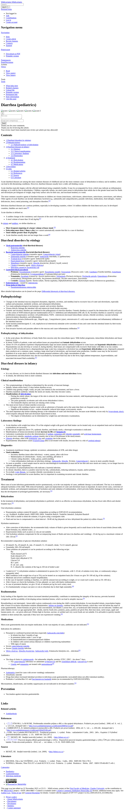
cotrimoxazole (28, 659)
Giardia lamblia (18, 648)
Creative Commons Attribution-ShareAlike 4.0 (74, 791)
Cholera (14, 265)
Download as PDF (13, 54)
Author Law (5, 793)
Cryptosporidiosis (37, 274)
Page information (12, 97)
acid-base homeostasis (92, 434)
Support (9, 45)
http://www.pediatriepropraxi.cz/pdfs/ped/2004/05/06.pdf (29, 730)
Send (4, 123)
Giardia (13, 664)
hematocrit (61, 432)
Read (8, 71)
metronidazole (46, 664)
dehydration (26, 394)
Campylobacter (82, 461)
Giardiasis (93, 272)
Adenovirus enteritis (18, 250)
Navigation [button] (5, 33)
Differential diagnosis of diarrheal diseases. (58, 291)
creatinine (49, 438)
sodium (50, 434)
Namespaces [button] (6, 60)
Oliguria (9, 438)
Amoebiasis (116, 272)
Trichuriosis (60, 276)
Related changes (12, 88)
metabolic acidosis (32, 436)
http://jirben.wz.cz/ (61, 737)
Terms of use (16, 793)
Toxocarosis (65, 272)
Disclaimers (11, 801)
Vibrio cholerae (37, 265)
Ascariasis (25, 276)
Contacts (9, 43)
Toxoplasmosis (25, 272)
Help (8, 37)
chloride (69, 434)
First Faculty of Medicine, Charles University (87, 788)
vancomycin (82, 662)
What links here (12, 86)
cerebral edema (94, 441)
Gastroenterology (12, 774)
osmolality (76, 434)
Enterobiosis (102, 276)
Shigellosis (15, 263)
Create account (11, 22)
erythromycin (50, 662)
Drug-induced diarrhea (15, 285)
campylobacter (19, 662)
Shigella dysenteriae (26, 651)
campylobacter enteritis (20, 646)
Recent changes (12, 41)
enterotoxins (33, 283)
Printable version (12, 56)
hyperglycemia (38, 441)
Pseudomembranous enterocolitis (23, 287)
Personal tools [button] (6, 9)
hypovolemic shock (116, 411)
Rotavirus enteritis (18, 248)
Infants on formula (56, 605)
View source (11, 73)
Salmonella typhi (41, 651)
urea (39, 438)
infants (5, 223)
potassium (58, 434)
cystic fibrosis (20, 472)
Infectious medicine (13, 776)
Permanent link (11, 94)
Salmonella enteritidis (55, 633)
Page (3, 62)
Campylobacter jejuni (51, 254)
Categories (5, 767)
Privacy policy (11, 797)
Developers (11, 803)
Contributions (11, 18)
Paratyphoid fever (17, 261)
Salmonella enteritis (18, 256)
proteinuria (33, 438)
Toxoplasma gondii (52, 272)
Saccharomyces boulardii (41, 679)
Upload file (10, 90)
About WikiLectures (15, 799)
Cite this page (11, 99)
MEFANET (8, 791)
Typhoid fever (16, 259)
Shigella (36, 263)
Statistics (10, 806)
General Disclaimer (32, 793)
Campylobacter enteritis (20, 254)
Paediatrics (10, 771)
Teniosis (22, 281)
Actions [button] (4, 64)
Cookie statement (14, 808)
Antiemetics (10, 673)
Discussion (9, 62)
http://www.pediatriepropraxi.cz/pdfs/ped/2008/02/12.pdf (51, 726)
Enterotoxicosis (12, 283)
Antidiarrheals (11, 714)
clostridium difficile (69, 662)
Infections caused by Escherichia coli (25, 267)
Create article (11, 39)
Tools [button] (3, 79)
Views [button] (3, 67)
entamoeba (24, 664)
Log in (4, 7)
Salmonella (44, 256)
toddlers (15, 223)
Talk (7, 16)
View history (11, 75)
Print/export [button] (5, 50)
